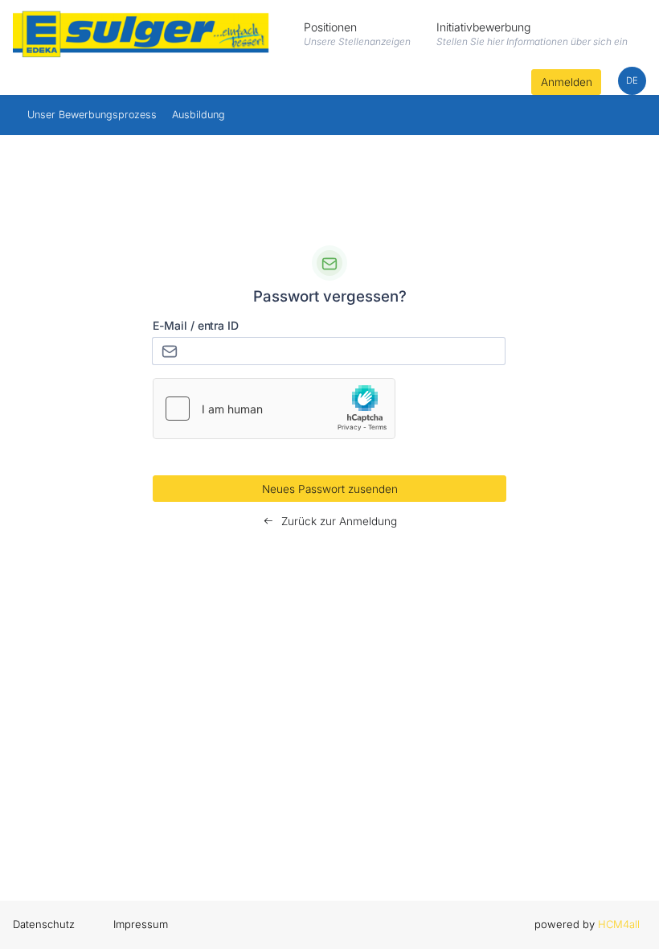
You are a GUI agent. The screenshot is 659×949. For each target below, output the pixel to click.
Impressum (140, 924)
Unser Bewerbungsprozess (92, 115)
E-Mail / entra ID (196, 325)
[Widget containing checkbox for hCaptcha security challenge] (274, 408)
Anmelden (566, 82)
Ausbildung (198, 115)
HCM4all (619, 924)
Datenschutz (44, 924)
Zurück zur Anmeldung (337, 521)
